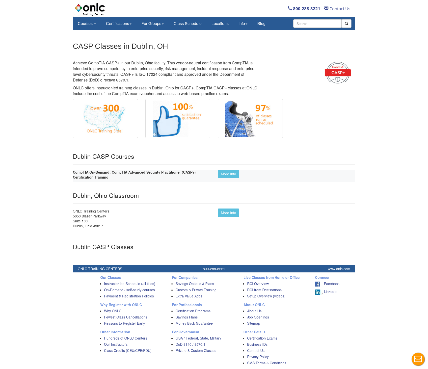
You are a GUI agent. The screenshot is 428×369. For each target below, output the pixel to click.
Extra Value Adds (189, 295)
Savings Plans (187, 317)
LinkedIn (330, 291)
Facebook (330, 283)
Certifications (117, 23)
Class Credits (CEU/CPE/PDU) (128, 350)
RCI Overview (258, 283)
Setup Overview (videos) (266, 295)
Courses (86, 23)
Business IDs (257, 344)
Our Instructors (116, 344)
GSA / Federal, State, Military (198, 338)
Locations (220, 23)
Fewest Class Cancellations (125, 317)
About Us (254, 310)
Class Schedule (188, 23)
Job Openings (258, 317)
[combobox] (317, 23)
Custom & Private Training (196, 289)
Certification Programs (193, 310)
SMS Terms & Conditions (266, 362)
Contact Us (339, 8)
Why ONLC (112, 310)
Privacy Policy (258, 356)
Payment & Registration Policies (129, 295)
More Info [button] (228, 173)
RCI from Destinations (264, 289)
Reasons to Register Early (124, 323)
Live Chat (418, 359)
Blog (261, 23)
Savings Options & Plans (195, 283)
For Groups (151, 23)
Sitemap (253, 323)
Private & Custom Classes (196, 350)
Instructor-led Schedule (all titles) (129, 283)
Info (242, 23)
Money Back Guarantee (194, 323)
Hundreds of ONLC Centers (125, 338)
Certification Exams (262, 338)
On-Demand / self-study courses (129, 289)
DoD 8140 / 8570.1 (190, 344)
